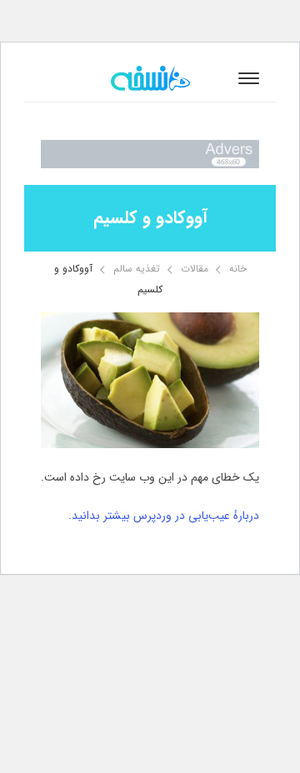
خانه (238, 269)
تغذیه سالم (136, 269)
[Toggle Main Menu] (248, 78)
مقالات (194, 269)
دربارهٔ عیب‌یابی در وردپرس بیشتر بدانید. (163, 515)
